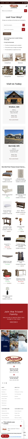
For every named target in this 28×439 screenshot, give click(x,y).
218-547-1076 (14, 117)
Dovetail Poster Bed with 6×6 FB (7, 179)
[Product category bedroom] (20, 58)
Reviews (16, 396)
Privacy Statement (5, 417)
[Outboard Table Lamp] (20, 221)
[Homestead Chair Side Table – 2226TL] (7, 221)
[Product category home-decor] (20, 72)
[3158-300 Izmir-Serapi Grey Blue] (20, 189)
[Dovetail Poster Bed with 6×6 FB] (7, 173)
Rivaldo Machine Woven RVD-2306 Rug (21, 179)
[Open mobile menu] (1, 6)
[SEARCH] (23, 25)
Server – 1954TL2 (20, 210)
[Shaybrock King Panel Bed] (7, 189)
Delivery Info (4, 411)
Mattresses (4, 403)
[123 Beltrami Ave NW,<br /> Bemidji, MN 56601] (14, 375)
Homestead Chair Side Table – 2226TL (7, 227)
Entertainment (5, 396)
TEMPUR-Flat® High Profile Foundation (7, 262)
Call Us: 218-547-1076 (14, 372)
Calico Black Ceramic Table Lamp (7, 296)
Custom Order (5, 415)
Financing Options (5, 413)
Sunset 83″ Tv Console (7, 245)
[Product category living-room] (7, 58)
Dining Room (4, 394)
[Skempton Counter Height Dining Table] (20, 273)
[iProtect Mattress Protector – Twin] (7, 205)
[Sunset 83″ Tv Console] (7, 239)
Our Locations (17, 398)
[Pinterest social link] (26, 3)
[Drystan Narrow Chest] (20, 256)
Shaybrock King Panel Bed (7, 195)
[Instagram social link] (24, 3)
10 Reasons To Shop (19, 391)
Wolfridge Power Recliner (7, 279)
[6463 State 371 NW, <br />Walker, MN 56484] (14, 366)
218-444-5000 (14, 156)
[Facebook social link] (22, 3)
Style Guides (17, 415)
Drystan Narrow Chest (20, 262)
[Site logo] (14, 6)
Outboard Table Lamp (20, 227)
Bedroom (3, 391)
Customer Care (5, 408)
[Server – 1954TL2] (20, 205)
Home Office (4, 398)
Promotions (4, 405)
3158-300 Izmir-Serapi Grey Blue (21, 195)
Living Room (4, 389)
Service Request (18, 411)
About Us (17, 387)
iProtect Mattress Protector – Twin (7, 211)
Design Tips (17, 413)
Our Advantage (18, 394)
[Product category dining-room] (7, 72)
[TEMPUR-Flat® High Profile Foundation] (7, 256)
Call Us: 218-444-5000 (14, 380)
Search (25, 10)
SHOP (3, 387)
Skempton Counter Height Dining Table (20, 279)
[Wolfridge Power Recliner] (7, 273)
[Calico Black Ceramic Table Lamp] (7, 291)
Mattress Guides (18, 417)
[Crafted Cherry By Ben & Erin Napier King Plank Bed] (20, 239)
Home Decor (4, 400)
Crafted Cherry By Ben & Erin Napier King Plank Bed (21, 245)
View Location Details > (14, 119)
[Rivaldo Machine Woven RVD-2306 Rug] (20, 173)
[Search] (23, 29)
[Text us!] (5, 436)
